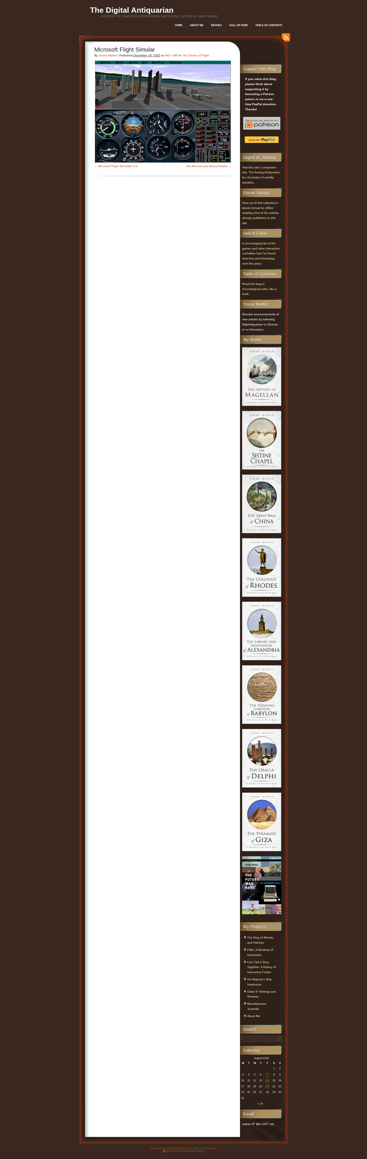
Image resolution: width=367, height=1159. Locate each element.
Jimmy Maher (108, 55)
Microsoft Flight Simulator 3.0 (117, 166)
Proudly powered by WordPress (167, 1148)
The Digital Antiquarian (132, 10)
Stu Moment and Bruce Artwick (206, 166)
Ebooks (216, 25)
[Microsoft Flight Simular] (162, 112)
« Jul (260, 1103)
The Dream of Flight (195, 55)
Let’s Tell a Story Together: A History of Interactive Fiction (261, 967)
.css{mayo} (210, 1148)
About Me (196, 25)
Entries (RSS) (173, 1151)
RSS (284, 39)
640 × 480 (171, 55)
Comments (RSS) (195, 1151)
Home (178, 25)
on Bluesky (270, 324)
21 (267, 1086)
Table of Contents (268, 25)
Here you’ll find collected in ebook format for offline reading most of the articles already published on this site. (260, 213)
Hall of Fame (238, 25)
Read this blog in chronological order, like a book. (259, 289)
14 (267, 1080)
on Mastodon (254, 329)
